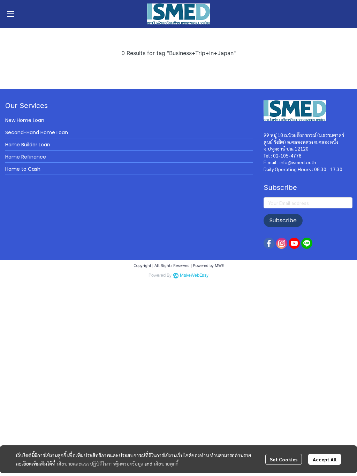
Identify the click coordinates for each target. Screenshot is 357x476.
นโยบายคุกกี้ (165, 463)
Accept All (324, 459)
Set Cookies (283, 459)
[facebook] (269, 243)
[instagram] (281, 243)
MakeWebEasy (194, 275)
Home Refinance (25, 156)
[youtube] (294, 243)
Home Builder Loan (27, 144)
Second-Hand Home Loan (36, 132)
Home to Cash (22, 169)
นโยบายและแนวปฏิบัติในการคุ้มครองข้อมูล (99, 463)
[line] (306, 243)
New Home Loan (24, 120)
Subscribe (283, 220)
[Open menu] (10, 14)
